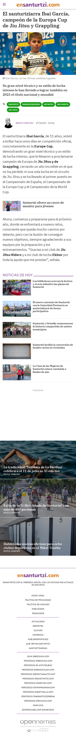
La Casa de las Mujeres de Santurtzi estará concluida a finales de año (49, 369)
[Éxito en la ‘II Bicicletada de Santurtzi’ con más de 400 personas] (38, 498)
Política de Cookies (38, 604)
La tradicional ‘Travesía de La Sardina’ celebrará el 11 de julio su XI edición (33, 469)
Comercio (38, 634)
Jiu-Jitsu (13, 110)
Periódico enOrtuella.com (38, 692)
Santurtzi (13, 104)
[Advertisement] (38, 414)
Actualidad (38, 621)
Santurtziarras (38, 648)
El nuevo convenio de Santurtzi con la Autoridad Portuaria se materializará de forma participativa (51, 307)
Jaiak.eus (38, 705)
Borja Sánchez (25, 123)
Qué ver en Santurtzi (38, 643)
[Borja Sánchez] (8, 122)
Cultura (38, 630)
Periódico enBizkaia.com (38, 660)
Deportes (48, 104)
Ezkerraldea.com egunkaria (38, 709)
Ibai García (62, 104)
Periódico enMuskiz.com (38, 700)
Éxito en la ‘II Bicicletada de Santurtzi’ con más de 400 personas (36, 507)
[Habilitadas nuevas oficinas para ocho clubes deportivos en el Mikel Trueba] (38, 536)
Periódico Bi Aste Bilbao (38, 665)
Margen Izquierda (31, 104)
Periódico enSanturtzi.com (38, 678)
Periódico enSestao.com (38, 683)
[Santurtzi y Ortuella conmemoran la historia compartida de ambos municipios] (17, 330)
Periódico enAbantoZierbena (38, 696)
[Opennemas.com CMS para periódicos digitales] (38, 726)
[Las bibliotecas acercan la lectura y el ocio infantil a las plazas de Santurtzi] (17, 287)
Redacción (38, 613)
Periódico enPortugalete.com (38, 674)
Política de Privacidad (38, 600)
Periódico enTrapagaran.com (38, 687)
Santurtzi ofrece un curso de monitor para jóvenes (43, 204)
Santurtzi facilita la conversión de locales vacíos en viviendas (53, 346)
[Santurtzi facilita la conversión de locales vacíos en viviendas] (17, 351)
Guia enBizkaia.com (38, 656)
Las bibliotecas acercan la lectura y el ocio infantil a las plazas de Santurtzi (52, 284)
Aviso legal (38, 595)
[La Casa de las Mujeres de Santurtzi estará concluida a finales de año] (17, 372)
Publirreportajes (38, 639)
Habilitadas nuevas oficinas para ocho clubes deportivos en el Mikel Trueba (33, 546)
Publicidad (38, 608)
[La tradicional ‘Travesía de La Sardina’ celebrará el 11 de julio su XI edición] (38, 460)
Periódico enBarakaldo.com (38, 669)
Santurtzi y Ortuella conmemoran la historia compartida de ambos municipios (53, 326)
